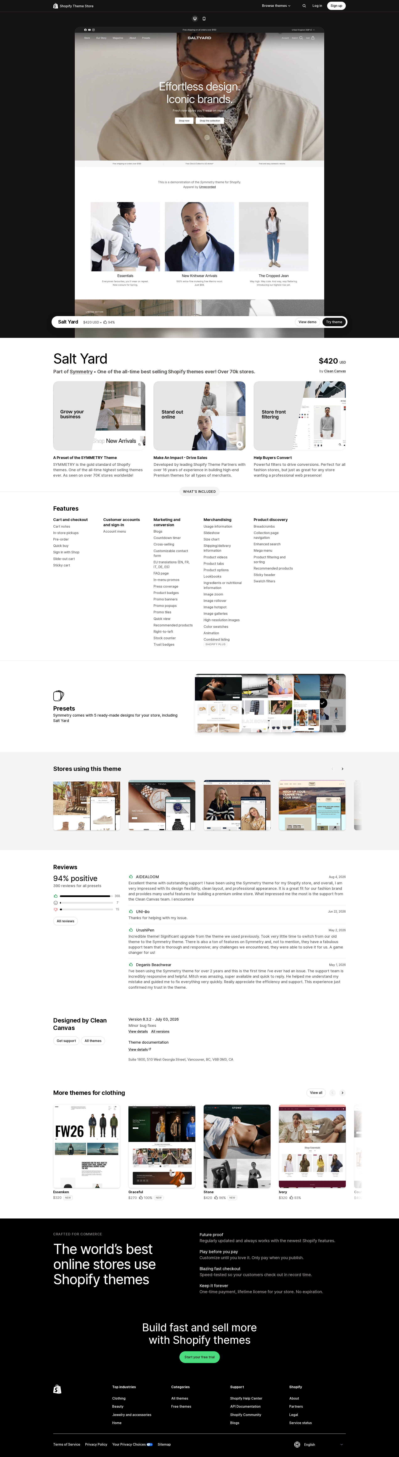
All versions (160, 1031)
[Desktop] (195, 18)
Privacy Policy (96, 1444)
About (294, 1398)
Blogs (234, 1423)
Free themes (181, 1406)
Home (117, 1423)
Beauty (117, 1406)
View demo (307, 322)
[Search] (304, 5)
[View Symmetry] (296, 703)
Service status (300, 1423)
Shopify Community (245, 1415)
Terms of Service (66, 1444)
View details (138, 1031)
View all (316, 1093)
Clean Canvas (335, 371)
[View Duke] (244, 703)
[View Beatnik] (270, 703)
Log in (317, 6)
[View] (86, 806)
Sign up (336, 6)
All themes (93, 1041)
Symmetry (81, 372)
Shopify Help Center (246, 1398)
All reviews (65, 921)
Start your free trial (200, 1357)
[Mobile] (204, 18)
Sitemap (164, 1444)
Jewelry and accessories (131, 1415)
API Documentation (245, 1406)
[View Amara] (218, 703)
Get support (66, 1041)
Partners (296, 1406)
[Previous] (332, 769)
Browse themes (274, 6)
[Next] (342, 769)
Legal (293, 1415)
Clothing (119, 1398)
